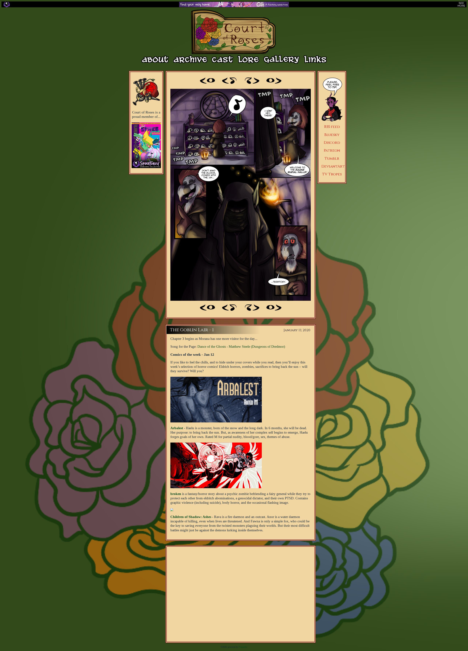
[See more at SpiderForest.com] (461, 4)
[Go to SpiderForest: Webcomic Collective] (146, 164)
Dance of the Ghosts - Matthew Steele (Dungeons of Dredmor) (241, 346)
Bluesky (331, 134)
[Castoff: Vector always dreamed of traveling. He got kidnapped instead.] (234, 4)
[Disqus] (240, 594)
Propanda (243, 647)
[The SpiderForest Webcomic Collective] (7, 4)
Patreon (332, 150)
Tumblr (331, 158)
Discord (332, 142)
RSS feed (332, 126)
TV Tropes (332, 174)
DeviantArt (333, 166)
